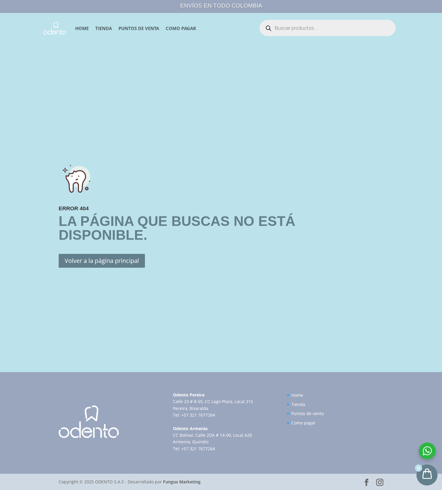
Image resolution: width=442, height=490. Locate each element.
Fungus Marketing (182, 482)
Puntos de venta (138, 28)
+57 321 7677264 (198, 415)
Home (82, 28)
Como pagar (181, 28)
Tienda (103, 28)
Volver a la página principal (102, 261)
